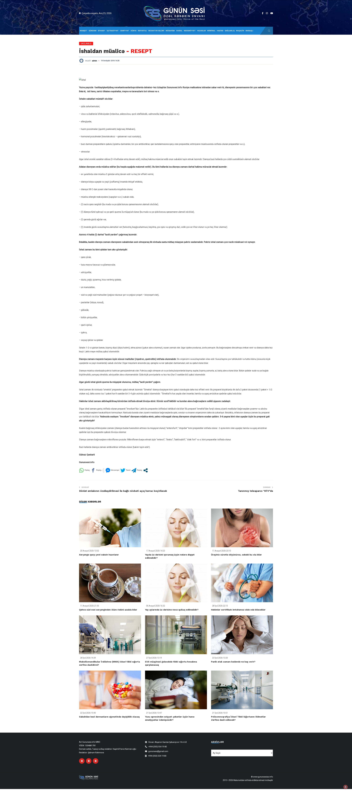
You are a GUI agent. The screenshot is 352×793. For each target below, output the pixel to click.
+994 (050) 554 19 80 (157, 747)
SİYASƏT (101, 31)
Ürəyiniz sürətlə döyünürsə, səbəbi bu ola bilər (236, 554)
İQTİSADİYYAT (113, 31)
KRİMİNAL (211, 31)
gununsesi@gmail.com (158, 751)
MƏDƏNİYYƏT (190, 31)
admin (94, 61)
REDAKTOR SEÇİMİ (156, 31)
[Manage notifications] (345, 787)
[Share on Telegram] (136, 470)
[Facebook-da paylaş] (96, 470)
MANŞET (83, 31)
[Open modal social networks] (145, 470)
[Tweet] (125, 470)
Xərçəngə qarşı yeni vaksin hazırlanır (99, 554)
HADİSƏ (220, 31)
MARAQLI (249, 31)
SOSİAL (179, 31)
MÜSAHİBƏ (170, 31)
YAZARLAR (201, 31)
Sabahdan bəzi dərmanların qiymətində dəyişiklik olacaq (109, 716)
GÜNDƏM (92, 31)
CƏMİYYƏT (124, 31)
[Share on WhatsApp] (84, 470)
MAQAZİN (240, 31)
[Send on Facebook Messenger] (112, 470)
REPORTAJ (142, 31)
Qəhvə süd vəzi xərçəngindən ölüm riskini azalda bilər (108, 609)
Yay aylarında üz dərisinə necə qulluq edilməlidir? (171, 609)
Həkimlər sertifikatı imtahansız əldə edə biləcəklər (238, 609)
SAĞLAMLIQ (230, 31)
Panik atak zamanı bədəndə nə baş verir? (233, 661)
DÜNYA (133, 31)
